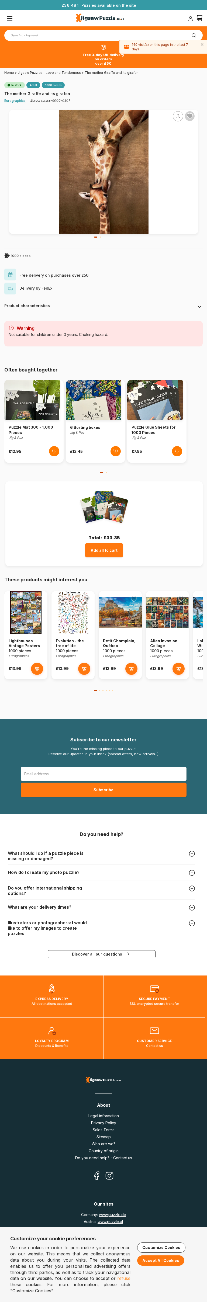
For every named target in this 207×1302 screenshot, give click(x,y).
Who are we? (103, 1143)
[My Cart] (199, 18)
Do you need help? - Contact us (103, 1157)
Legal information (103, 1115)
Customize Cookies (161, 1247)
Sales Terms (104, 1129)
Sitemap (103, 1136)
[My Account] (190, 18)
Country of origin (104, 1150)
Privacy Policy (103, 1122)
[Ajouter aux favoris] (189, 116)
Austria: (103, 1221)
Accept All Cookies (160, 1260)
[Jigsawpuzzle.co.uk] (100, 19)
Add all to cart (104, 550)
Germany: (103, 1214)
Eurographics (15, 101)
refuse (123, 1278)
